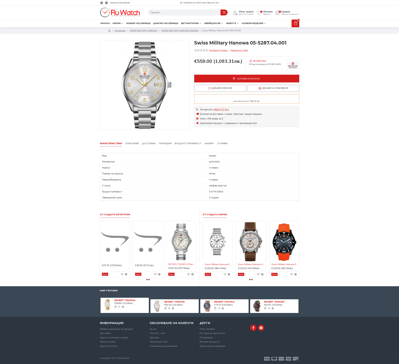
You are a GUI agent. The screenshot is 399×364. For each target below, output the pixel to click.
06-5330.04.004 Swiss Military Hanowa (284, 264)
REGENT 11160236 (174, 301)
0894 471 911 (221, 109)
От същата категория (115, 214)
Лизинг (209, 143)
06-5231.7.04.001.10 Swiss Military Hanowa (218, 264)
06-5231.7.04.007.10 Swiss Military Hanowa (251, 264)
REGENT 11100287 (274, 301)
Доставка (149, 143)
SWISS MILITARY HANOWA (143, 30)
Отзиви (222, 143)
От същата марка (215, 214)
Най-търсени (109, 290)
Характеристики (111, 143)
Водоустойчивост (188, 143)
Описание (132, 143)
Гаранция (165, 143)
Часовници (120, 30)
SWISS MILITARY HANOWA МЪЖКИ (179, 30)
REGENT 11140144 (224, 301)
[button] (147, 279)
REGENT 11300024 (125, 300)
